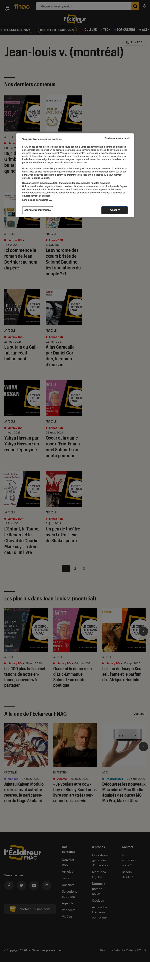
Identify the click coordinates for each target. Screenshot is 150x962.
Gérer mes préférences (37, 210)
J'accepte (114, 210)
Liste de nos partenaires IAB (37, 199)
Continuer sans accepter (117, 138)
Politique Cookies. (40, 178)
